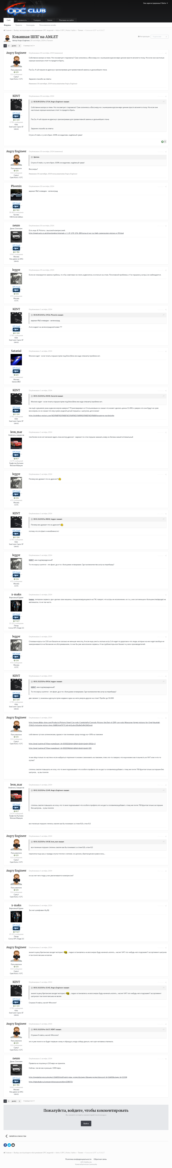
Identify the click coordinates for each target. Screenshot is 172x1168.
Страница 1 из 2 (28, 45)
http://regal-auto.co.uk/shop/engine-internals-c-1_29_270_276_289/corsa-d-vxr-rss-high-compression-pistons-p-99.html (76, 233)
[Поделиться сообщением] (165, 53)
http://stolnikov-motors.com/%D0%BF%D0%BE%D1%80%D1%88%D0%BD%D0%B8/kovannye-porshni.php (71, 415)
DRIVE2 (16, 129)
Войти (86, 1123)
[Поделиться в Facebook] (5, 1145)
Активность (22, 20)
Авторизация (145, 36)
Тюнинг (50, 40)
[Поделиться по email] (13, 1145)
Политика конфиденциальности (78, 1159)
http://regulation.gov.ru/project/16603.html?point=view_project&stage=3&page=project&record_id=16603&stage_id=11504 (78, 1077)
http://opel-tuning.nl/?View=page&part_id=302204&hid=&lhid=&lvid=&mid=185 (60, 748)
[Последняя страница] (19, 45)
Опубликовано (41, 53)
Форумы (7, 25)
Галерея (37, 20)
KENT (31, 560)
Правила (18, 25)
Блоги (49, 20)
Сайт (9, 20)
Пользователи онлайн (47, 25)
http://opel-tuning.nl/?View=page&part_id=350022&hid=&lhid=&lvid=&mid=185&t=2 (62, 744)
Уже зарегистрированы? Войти (155, 3)
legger (31, 599)
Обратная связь (100, 1159)
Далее (14, 46)
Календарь (30, 25)
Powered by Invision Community (86, 1164)
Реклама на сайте (66, 20)
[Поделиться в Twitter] (9, 1145)
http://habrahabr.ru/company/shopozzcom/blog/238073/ (51, 1082)
